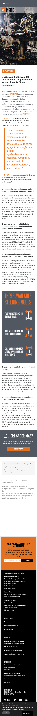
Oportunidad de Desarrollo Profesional (15, 693)
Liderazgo (7, 669)
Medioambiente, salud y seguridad (14, 675)
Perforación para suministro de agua (15, 605)
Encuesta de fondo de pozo (13, 650)
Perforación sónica (9, 588)
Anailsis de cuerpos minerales (14, 641)
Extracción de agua (10, 603)
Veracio (7, 637)
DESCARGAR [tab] (18, 449)
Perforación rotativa (10, 583)
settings (21, 709)
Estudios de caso (9, 610)
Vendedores (7, 679)
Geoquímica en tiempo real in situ (14, 643)
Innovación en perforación (8, 481)
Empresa (7, 662)
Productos (8, 618)
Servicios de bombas (10, 607)
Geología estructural (11, 646)
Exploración (8, 622)
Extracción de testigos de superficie (15, 579)
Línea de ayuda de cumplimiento (14, 665)
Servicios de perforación (14, 573)
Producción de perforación (12, 596)
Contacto (8, 690)
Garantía (7, 682)
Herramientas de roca (11, 625)
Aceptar (6, 713)
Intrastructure (8, 629)
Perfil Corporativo (9, 667)
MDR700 (14, 94)
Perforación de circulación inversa (14, 581)
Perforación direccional (11, 586)
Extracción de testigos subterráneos (15, 594)
